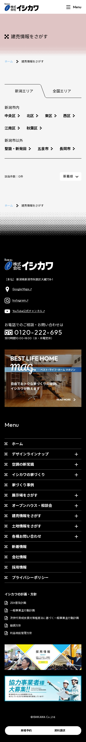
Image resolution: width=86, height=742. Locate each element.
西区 (67, 115)
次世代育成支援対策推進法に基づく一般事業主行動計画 (44, 618)
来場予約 (26, 730)
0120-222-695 (38, 332)
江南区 (10, 128)
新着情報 (19, 546)
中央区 (10, 115)
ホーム (9, 61)
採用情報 (19, 567)
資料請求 (59, 730)
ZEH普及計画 (18, 603)
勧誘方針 (15, 625)
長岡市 (65, 148)
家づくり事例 (23, 485)
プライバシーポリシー (30, 577)
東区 (48, 115)
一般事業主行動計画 (22, 610)
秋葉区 (32, 128)
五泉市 (43, 148)
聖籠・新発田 (16, 148)
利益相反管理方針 (21, 633)
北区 (30, 115)
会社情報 (19, 557)
